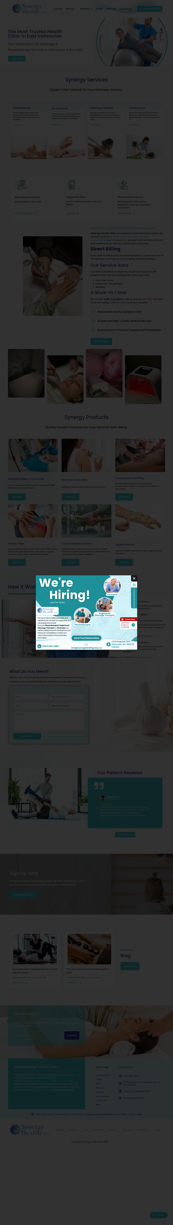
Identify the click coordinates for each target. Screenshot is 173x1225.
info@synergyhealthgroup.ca (86, 647)
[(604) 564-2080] (39, 646)
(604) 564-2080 (50, 646)
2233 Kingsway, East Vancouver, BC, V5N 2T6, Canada (123, 644)
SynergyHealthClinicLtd (134, 598)
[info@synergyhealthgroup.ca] (86, 644)
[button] (134, 578)
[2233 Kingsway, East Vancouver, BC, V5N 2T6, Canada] (109, 644)
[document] (86, 612)
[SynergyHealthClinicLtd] (134, 585)
